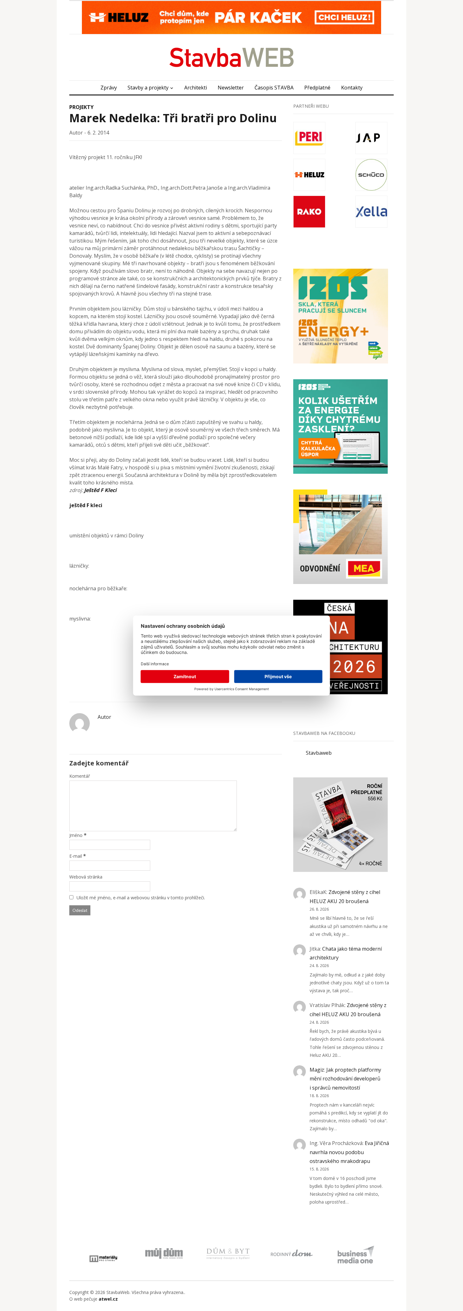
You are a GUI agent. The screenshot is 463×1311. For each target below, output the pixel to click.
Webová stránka (85, 877)
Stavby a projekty (148, 87)
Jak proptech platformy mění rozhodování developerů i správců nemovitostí (345, 1078)
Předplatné (317, 87)
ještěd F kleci (85, 505)
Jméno (76, 835)
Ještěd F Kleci (100, 490)
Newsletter (231, 87)
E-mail (75, 856)
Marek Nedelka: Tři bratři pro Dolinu (173, 118)
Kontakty (352, 87)
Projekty (81, 107)
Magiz (317, 1069)
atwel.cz (108, 1299)
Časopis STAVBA (274, 87)
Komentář (79, 776)
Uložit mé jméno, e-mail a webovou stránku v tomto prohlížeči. (141, 898)
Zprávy (108, 87)
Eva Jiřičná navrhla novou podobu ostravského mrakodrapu (349, 1152)
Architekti (195, 87)
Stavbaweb (319, 752)
